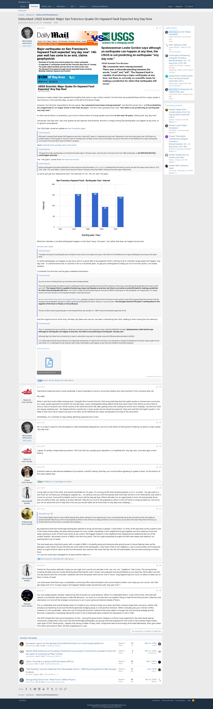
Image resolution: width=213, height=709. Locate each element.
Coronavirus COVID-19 (53, 656)
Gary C (154, 671)
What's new (46, 6)
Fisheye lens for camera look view (181, 90)
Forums (34, 6)
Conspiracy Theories (53, 646)
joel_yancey (30, 664)
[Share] (157, 28)
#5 (160, 467)
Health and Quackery (52, 664)
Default (23, 700)
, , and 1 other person (57, 380)
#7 (160, 509)
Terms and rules (168, 700)
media (56, 23)
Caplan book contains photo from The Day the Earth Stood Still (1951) (181, 78)
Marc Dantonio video (178, 45)
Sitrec (171, 41)
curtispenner (30, 656)
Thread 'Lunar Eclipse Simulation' (178, 126)
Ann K (155, 645)
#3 (160, 423)
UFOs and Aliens (49, 674)
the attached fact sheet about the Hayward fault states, (61, 299)
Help (189, 700)
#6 (160, 488)
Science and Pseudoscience (55, 682)
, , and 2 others (58, 482)
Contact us (156, 700)
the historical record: (70, 159)
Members (61, 6)
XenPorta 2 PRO (97, 707)
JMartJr (154, 682)
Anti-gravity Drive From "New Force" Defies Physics (50, 679)
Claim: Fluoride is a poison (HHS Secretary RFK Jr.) (50, 661)
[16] (59, 169)
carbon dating (99, 167)
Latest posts (171, 27)
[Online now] (27, 601)
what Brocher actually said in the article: (60, 145)
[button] (27, 6)
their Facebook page (76, 128)
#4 (160, 446)
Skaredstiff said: (44, 514)
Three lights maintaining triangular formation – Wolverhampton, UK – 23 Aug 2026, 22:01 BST (179, 59)
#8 (160, 565)
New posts (22, 10)
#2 (160, 387)
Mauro (154, 663)
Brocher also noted (45, 246)
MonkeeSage (30, 646)
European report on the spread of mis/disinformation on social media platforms (65, 643)
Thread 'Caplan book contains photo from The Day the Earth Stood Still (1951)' (179, 113)
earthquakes (47, 23)
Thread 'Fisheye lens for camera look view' (179, 156)
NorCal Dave (30, 682)
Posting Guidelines (100, 6)
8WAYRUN (118, 707)
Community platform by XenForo (106, 705)
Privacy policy (180, 700)
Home (22, 6)
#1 (160, 28)
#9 (160, 591)
